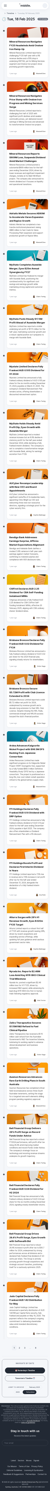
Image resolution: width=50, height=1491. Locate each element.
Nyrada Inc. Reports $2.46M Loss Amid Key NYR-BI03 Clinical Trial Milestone (27, 975)
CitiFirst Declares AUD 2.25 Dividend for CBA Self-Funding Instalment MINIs (26, 592)
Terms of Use (24, 1466)
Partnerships (31, 1474)
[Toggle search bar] (44, 5)
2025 (17, 1392)
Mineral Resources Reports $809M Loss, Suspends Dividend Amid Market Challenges (27, 157)
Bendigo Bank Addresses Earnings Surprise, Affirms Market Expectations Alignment (26, 541)
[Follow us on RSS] (36, 1453)
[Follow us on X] (30, 1453)
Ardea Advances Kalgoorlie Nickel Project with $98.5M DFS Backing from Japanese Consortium (26, 751)
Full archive (30, 1392)
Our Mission (12, 1466)
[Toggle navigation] (5, 5)
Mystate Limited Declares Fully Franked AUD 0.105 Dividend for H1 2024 (26, 370)
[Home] (3, 13)
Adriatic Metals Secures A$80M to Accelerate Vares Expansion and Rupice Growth (27, 217)
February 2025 (34, 1387)
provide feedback (33, 1420)
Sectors (21, 1460)
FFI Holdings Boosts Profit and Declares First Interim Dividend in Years (26, 867)
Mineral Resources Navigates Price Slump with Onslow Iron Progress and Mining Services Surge (25, 101)
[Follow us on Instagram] (25, 1453)
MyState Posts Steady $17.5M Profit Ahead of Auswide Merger (27, 321)
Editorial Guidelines (14, 1470)
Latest (13, 1460)
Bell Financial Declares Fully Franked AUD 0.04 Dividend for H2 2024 (26, 1189)
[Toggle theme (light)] (35, 5)
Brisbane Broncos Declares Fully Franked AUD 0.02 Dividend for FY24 (27, 644)
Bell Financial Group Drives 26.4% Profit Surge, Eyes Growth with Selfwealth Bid (27, 1237)
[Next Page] (42, 1347)
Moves (29, 1460)
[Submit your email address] (45, 1442)
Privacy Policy (37, 1466)
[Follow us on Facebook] (19, 1453)
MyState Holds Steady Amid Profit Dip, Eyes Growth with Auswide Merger (24, 427)
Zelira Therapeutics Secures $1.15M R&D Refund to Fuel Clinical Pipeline (25, 1026)
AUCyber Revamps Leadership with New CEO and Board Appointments (26, 487)
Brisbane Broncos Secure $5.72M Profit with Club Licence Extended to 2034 (27, 692)
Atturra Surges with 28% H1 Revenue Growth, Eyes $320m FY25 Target (26, 921)
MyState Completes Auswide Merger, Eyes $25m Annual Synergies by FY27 (25, 268)
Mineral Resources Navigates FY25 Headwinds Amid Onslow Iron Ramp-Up (26, 45)
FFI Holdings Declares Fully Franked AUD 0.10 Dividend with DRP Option (26, 813)
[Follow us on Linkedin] (13, 1453)
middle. (25, 5)
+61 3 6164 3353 (25, 1487)
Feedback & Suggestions (13, 1474)
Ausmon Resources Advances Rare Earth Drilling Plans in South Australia (27, 1081)
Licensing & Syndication (33, 1470)
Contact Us (42, 1474)
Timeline (10, 13)
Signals (36, 1460)
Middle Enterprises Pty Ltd (31, 1482)
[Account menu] (40, 5)
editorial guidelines (28, 1422)
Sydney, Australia (11, 1487)
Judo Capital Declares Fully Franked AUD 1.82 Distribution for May (25, 1300)
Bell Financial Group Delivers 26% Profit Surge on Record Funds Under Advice (25, 1132)
